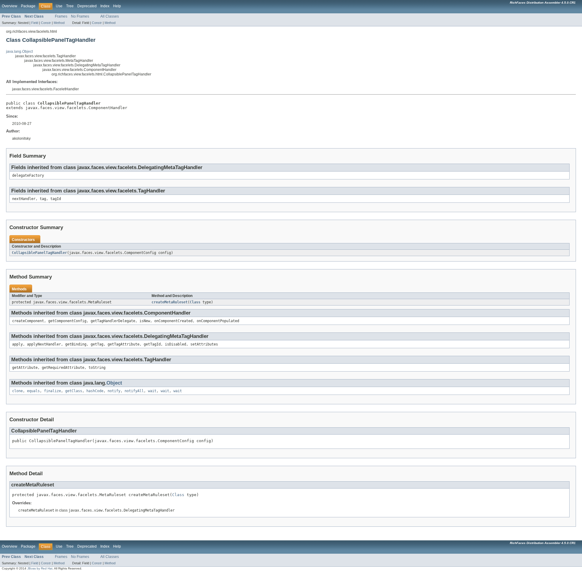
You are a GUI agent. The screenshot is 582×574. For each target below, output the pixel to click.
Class (195, 302)
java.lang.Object (19, 51)
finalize (52, 391)
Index (104, 6)
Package (28, 6)
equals (33, 391)
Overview (9, 6)
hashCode (94, 391)
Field (34, 23)
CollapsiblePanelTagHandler (39, 253)
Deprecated (87, 6)
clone (17, 391)
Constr (46, 23)
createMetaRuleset (170, 302)
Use (59, 6)
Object (114, 383)
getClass (73, 391)
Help (117, 6)
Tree (70, 6)
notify (114, 391)
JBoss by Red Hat (39, 568)
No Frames (80, 16)
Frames (61, 16)
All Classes (109, 16)
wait (152, 391)
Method (59, 23)
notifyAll (134, 391)
